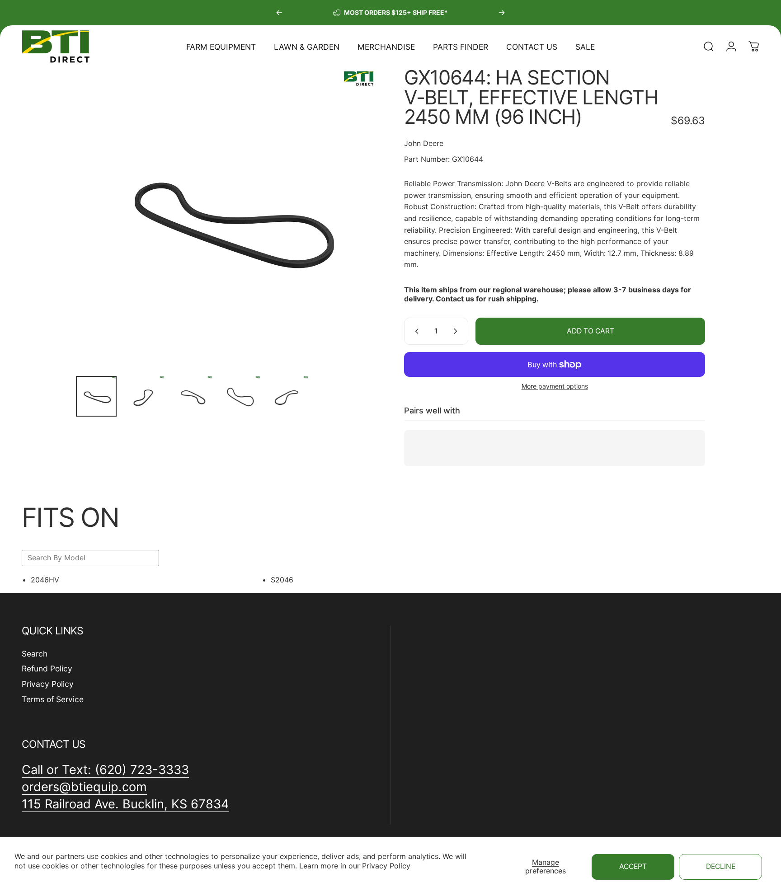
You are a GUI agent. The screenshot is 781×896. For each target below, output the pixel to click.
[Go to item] (96, 396)
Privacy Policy (386, 865)
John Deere (423, 143)
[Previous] (279, 12)
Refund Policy (47, 669)
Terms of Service (53, 699)
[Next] (502, 12)
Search (34, 653)
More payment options (555, 386)
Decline (720, 866)
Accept (633, 866)
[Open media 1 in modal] (226, 218)
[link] (125, 804)
